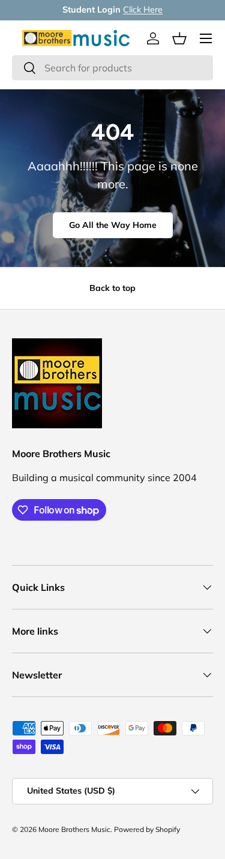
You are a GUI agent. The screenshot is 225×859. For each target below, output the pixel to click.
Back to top (112, 288)
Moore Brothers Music (74, 829)
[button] (179, 38)
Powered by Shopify (147, 829)
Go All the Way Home (113, 225)
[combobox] (112, 67)
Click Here (143, 9)
